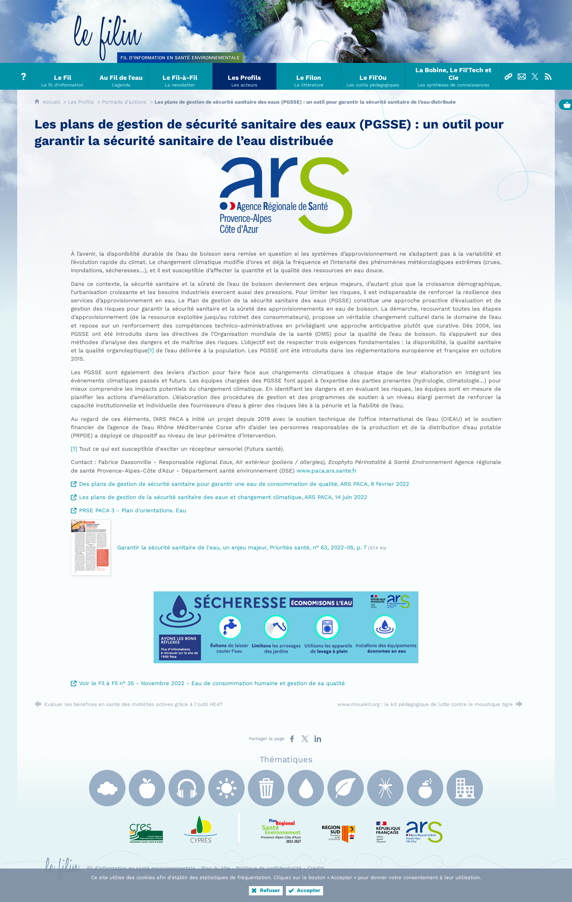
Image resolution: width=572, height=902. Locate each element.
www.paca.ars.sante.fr (327, 470)
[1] (151, 350)
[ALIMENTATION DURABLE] (147, 788)
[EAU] (306, 788)
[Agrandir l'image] (286, 627)
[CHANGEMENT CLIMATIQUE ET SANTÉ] (226, 788)
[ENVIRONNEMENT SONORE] (186, 788)
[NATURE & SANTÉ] (345, 788)
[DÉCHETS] (266, 788)
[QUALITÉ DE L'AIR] (107, 788)
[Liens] (508, 76)
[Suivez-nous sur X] (535, 76)
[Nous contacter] (521, 76)
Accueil (52, 102)
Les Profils (81, 102)
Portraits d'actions (124, 102)
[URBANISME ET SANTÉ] (465, 788)
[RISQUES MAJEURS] (425, 788)
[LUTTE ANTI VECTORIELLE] (385, 788)
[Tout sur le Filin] (23, 76)
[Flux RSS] (548, 76)
